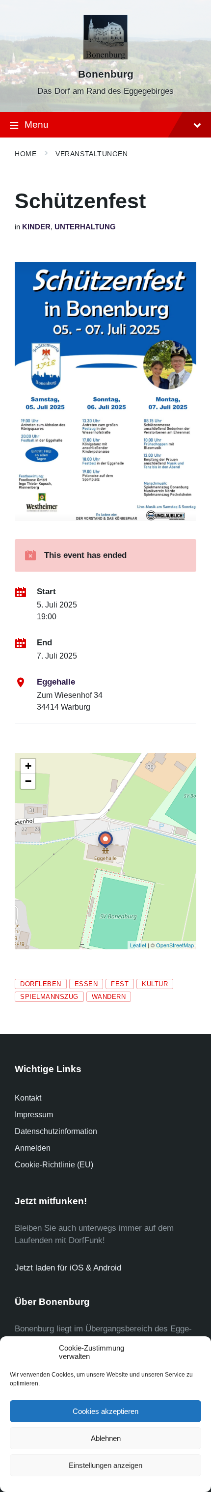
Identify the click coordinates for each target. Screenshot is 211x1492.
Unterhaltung (85, 227)
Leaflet (138, 945)
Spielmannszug (49, 996)
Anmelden (33, 1148)
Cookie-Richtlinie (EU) (54, 1164)
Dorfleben (40, 984)
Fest (120, 984)
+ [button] (28, 766)
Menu (37, 124)
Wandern (109, 996)
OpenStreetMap (175, 945)
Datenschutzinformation (56, 1131)
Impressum (34, 1114)
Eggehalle (56, 682)
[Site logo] (105, 56)
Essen (86, 984)
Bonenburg (105, 74)
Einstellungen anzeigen (105, 1465)
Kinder (36, 227)
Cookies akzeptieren (105, 1411)
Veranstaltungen (91, 154)
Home (25, 154)
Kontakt (28, 1098)
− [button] (28, 781)
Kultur (155, 984)
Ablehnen (106, 1438)
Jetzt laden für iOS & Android (68, 1267)
